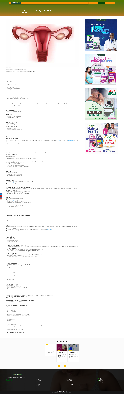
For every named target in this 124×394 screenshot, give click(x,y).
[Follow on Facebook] (6, 380)
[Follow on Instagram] (9, 380)
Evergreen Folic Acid (38, 386)
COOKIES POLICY (66, 391)
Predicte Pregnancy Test (38, 380)
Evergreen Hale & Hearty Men (69, 380)
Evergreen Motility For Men (68, 381)
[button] (65, 366)
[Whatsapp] (2, 392)
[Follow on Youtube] (11, 380)
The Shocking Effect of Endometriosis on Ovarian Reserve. (49, 354)
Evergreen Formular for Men (69, 379)
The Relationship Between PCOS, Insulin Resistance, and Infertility (62, 354)
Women (70, 350)
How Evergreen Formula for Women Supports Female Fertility (73, 354)
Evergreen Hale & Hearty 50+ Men (69, 384)
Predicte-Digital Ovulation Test (39, 383)
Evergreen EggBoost (38, 378)
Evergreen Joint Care (68, 383)
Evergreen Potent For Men (68, 378)
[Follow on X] (8, 380)
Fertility (46, 350)
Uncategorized (59, 350)
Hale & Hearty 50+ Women (39, 384)
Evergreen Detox (37, 385)
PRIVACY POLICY (57, 391)
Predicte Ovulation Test (38, 381)
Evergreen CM (37, 379)
